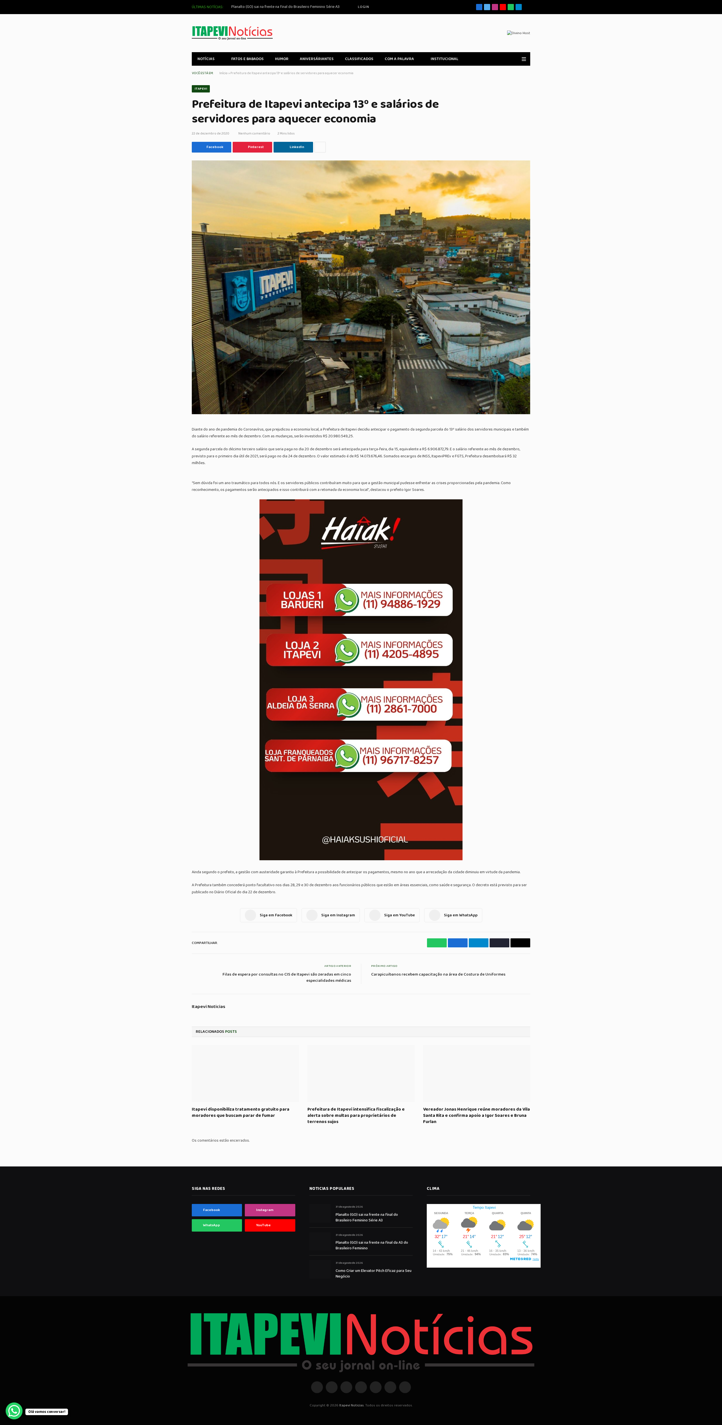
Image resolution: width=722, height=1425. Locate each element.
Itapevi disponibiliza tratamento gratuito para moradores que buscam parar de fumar (240, 1112)
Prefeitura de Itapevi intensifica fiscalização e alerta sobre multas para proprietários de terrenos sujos (356, 1115)
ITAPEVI (201, 88)
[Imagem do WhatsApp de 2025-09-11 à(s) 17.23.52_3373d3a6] (361, 859)
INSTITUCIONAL (444, 59)
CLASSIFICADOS (359, 59)
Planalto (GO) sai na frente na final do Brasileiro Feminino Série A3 (285, 6)
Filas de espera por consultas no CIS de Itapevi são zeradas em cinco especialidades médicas (287, 977)
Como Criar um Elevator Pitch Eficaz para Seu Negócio (373, 1273)
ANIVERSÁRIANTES (317, 59)
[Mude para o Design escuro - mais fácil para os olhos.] (515, 59)
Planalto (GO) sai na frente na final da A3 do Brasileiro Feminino (372, 1245)
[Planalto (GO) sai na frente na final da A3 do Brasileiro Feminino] (320, 1241)
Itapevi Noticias (208, 1007)
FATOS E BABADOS (247, 59)
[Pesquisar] (528, 7)
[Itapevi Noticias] (232, 33)
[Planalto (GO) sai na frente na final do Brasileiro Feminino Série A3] (320, 1213)
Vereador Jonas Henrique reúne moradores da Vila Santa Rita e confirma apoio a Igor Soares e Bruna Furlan (476, 1115)
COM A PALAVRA (399, 59)
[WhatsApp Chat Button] (14, 1410)
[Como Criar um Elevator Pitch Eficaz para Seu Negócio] (320, 1269)
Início (223, 73)
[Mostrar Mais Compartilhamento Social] (320, 147)
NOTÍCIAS (206, 59)
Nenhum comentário (254, 133)
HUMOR (282, 59)
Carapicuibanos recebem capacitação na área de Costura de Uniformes (438, 974)
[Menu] (524, 59)
